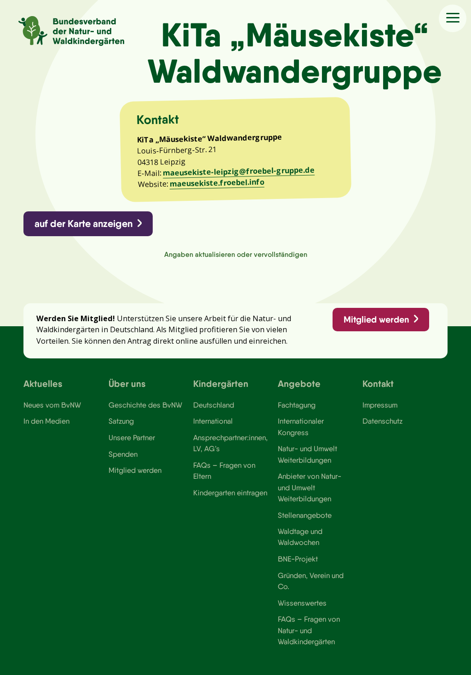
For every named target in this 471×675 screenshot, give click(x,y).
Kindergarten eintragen (230, 492)
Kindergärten (220, 383)
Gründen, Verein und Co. (311, 581)
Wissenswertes (302, 602)
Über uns (127, 383)
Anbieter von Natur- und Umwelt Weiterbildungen (309, 487)
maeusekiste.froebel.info (216, 183)
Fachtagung (297, 404)
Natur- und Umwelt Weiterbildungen (307, 454)
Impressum (379, 404)
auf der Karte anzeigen (83, 223)
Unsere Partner (132, 437)
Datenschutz (382, 420)
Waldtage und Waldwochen (300, 537)
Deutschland (213, 404)
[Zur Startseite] (71, 31)
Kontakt (378, 383)
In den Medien (46, 420)
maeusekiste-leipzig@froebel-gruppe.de (239, 171)
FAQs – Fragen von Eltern (224, 470)
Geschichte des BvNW (145, 404)
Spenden (123, 454)
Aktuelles (43, 383)
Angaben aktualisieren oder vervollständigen (235, 254)
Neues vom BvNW (52, 404)
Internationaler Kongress (301, 426)
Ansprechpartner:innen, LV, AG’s (230, 443)
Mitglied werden (376, 319)
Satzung (121, 420)
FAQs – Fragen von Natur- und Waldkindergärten (309, 630)
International (213, 420)
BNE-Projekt (298, 558)
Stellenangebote (305, 515)
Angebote (299, 383)
